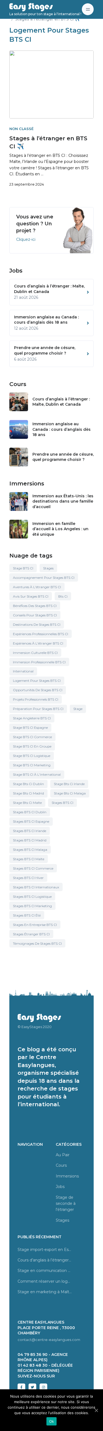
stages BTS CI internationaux (36, 887)
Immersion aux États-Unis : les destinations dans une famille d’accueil (62, 501)
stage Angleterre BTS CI (32, 718)
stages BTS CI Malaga (30, 849)
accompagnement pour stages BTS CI (43, 577)
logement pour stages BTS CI (37, 680)
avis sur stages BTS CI (30, 596)
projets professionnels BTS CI (35, 699)
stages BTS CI (62, 803)
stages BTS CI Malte (28, 859)
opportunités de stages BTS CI (37, 690)
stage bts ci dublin (28, 784)
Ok (51, 1421)
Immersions (67, 1176)
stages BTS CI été (27, 915)
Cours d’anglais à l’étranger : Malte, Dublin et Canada (61, 402)
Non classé (21, 129)
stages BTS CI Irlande (29, 831)
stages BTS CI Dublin (29, 812)
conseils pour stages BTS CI (35, 615)
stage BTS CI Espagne (30, 727)
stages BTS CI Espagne (31, 821)
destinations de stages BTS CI (36, 624)
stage (77, 709)
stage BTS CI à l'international (37, 774)
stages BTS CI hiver (28, 878)
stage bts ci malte (27, 803)
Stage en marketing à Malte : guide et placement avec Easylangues (45, 1291)
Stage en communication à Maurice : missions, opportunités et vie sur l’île (45, 1270)
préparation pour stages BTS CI (38, 709)
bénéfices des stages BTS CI (35, 606)
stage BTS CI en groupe (32, 746)
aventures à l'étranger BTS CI (37, 587)
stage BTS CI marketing (32, 765)
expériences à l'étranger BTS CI (38, 643)
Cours (61, 1165)
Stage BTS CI (23, 568)
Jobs (60, 1186)
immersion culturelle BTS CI (35, 653)
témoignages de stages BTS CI (37, 943)
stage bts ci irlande (69, 784)
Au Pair (62, 1154)
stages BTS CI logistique (32, 896)
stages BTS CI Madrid (29, 840)
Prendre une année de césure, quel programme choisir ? (63, 457)
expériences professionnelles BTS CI (40, 634)
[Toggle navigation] (88, 9)
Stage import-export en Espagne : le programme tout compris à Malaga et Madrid (45, 1249)
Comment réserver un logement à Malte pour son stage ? (45, 1281)
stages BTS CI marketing (32, 906)
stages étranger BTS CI (31, 934)
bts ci (63, 596)
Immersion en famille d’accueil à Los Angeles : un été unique (60, 529)
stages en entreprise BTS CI (35, 925)
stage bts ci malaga (70, 793)
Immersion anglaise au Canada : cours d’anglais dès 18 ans (61, 429)
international (23, 671)
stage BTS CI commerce (32, 737)
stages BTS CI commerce (33, 868)
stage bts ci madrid (28, 793)
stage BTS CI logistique (31, 756)
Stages (48, 568)
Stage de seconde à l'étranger (66, 1203)
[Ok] (96, 1410)
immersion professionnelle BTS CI (39, 662)
